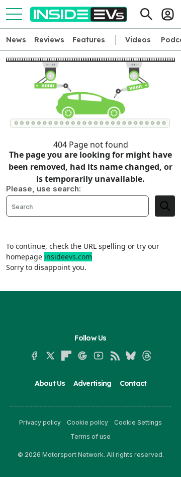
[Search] (146, 14)
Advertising (92, 383)
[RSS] (115, 356)
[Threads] (147, 356)
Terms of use (90, 436)
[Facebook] (34, 356)
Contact (133, 383)
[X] (50, 356)
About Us (50, 383)
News (16, 39)
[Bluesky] (131, 356)
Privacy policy (40, 422)
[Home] (78, 14)
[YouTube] (99, 356)
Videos (138, 39)
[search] (165, 206)
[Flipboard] (66, 356)
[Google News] (82, 356)
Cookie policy (87, 422)
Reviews (49, 39)
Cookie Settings (138, 422)
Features (88, 39)
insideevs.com (68, 256)
